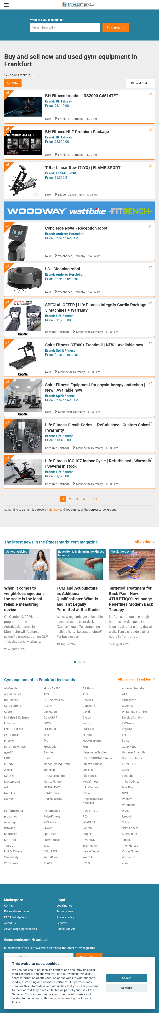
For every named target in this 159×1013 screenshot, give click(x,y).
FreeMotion (50, 746)
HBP (7, 758)
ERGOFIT (88, 729)
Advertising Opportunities (20, 929)
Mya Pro (127, 787)
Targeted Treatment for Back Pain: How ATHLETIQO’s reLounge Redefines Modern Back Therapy (131, 599)
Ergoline (127, 729)
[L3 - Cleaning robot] (23, 280)
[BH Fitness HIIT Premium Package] (23, 142)
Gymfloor (49, 752)
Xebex (86, 863)
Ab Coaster (11, 688)
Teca (46, 845)
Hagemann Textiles (95, 752)
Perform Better (13, 810)
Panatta (127, 799)
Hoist (46, 758)
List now (53, 509)
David (86, 711)
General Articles (16, 551)
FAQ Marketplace (15, 917)
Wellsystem (129, 857)
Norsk (86, 793)
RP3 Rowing (51, 822)
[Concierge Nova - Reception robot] (23, 241)
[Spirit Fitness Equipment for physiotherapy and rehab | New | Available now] (23, 398)
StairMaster (129, 833)
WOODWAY (11, 863)
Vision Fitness (131, 851)
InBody (8, 764)
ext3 (46, 735)
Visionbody (11, 857)
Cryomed (128, 705)
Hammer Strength (133, 752)
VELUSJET (50, 851)
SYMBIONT (90, 839)
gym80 (8, 752)
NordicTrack (51, 793)
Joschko (88, 769)
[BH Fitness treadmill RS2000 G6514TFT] (23, 106)
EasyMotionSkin (132, 717)
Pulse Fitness (51, 816)
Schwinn (9, 828)
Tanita (126, 839)
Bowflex (88, 700)
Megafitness (91, 781)
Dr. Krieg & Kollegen (16, 717)
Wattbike (88, 857)
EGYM (47, 723)
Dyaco (87, 717)
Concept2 (89, 705)
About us (10, 923)
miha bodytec (130, 781)
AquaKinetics (12, 694)
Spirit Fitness (65, 351)
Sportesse (10, 833)
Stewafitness (51, 839)
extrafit (87, 735)
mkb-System (91, 787)
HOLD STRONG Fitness (97, 758)
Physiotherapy (120, 551)
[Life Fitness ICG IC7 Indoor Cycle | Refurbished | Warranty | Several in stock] (23, 472)
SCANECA (89, 822)
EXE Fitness (11, 735)
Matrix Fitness (52, 781)
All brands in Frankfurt (134, 679)
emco (86, 723)
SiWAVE (48, 828)
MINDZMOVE (51, 787)
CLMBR (48, 705)
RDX (85, 816)
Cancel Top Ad (66, 929)
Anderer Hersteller (70, 234)
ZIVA (125, 863)
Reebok (126, 816)
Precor (126, 810)
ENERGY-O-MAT (14, 729)
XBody (47, 863)
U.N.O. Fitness (13, 851)
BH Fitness (64, 101)
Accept (126, 978)
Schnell (126, 822)
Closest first (139, 83)
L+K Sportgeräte (54, 775)
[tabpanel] (27, 601)
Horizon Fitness (132, 758)
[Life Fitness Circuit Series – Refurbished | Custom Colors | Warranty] (23, 436)
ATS (85, 694)
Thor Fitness (130, 845)
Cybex (8, 711)
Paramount (129, 805)
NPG (125, 793)
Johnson (49, 769)
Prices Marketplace (16, 911)
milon (7, 787)
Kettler (126, 769)
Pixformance (51, 810)
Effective (9, 723)
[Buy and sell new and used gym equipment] (79, 4)
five (45, 740)
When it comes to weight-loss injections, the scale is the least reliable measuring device (25, 599)
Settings (126, 987)
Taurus (8, 845)
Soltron (87, 828)
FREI (86, 746)
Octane (8, 799)
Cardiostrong (12, 705)
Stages (87, 833)
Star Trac (10, 839)
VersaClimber (91, 851)
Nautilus (9, 793)
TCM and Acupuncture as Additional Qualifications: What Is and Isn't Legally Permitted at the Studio (78, 599)
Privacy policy (65, 917)
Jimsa (8, 769)
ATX (124, 694)
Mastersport (12, 781)
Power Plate (90, 810)
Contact (9, 905)
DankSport (50, 711)
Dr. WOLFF (50, 717)
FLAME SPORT (67, 173)
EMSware (128, 723)
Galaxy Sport (130, 746)
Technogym (90, 845)
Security (62, 923)
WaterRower (51, 857)
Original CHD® (52, 799)
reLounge (10, 822)
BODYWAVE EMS (54, 700)
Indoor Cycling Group (57, 764)
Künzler (9, 775)
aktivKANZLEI (52, 688)
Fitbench (9, 740)
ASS (46, 694)
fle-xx (125, 740)
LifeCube (127, 775)
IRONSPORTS (130, 764)
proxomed (10, 816)
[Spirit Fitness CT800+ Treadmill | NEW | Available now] (23, 358)
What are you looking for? (47, 19)
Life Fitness (64, 316)
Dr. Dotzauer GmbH (134, 711)
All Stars (88, 688)
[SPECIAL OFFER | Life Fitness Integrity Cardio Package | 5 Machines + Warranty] (23, 318)
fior (124, 735)
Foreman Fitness (15, 746)
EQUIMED (49, 729)
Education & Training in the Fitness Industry (81, 553)
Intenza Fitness (92, 764)
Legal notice (64, 905)
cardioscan (129, 700)
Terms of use (65, 911)
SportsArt (49, 833)
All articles (143, 542)
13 (95, 499)
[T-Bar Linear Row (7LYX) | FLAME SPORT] (23, 180)
